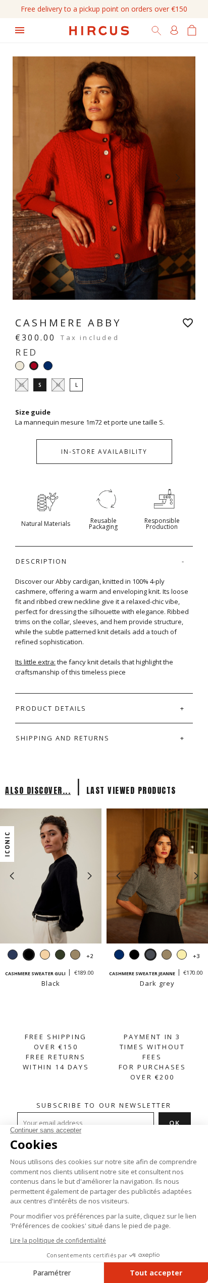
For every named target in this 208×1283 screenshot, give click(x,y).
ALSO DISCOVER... (38, 790)
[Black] (134, 956)
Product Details (51, 708)
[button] (89, 876)
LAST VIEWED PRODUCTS (131, 790)
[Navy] (48, 365)
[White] (19, 365)
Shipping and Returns (63, 737)
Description (41, 561)
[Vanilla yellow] (182, 956)
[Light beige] (45, 956)
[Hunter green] (60, 956)
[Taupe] (75, 956)
